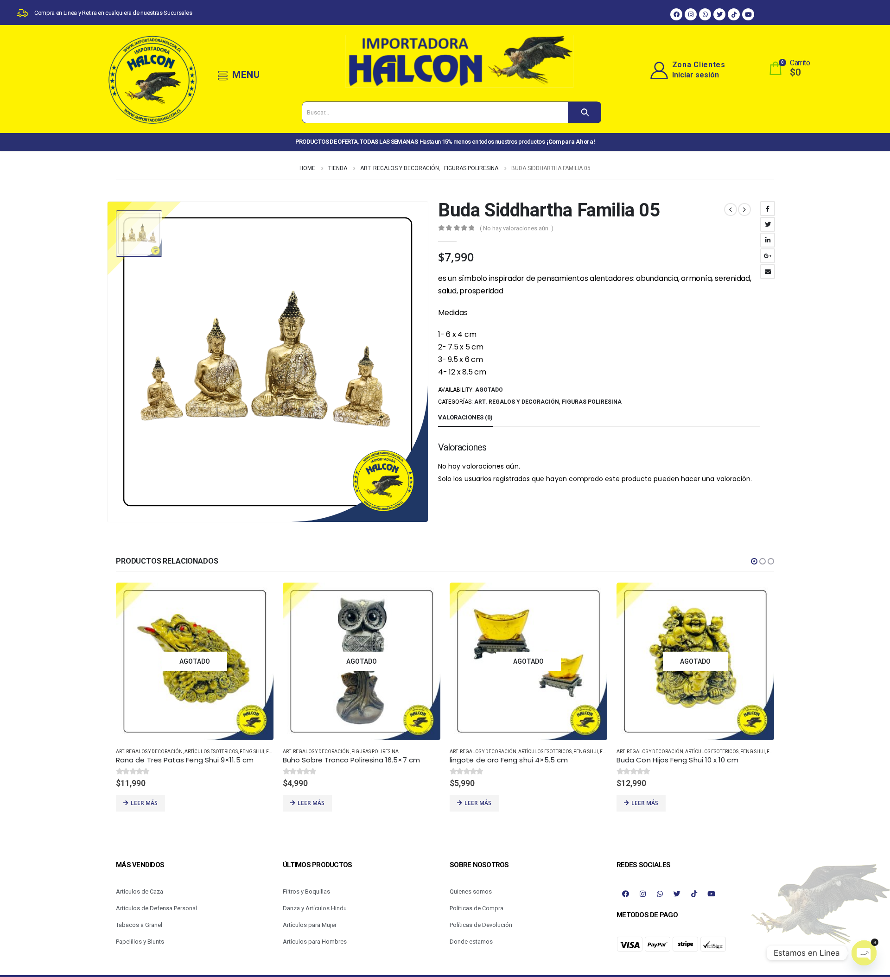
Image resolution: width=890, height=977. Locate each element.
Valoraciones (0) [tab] (465, 417)
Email (767, 271)
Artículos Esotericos (211, 751)
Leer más (144, 803)
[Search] (584, 112)
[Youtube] (748, 14)
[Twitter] (719, 14)
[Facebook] (676, 14)
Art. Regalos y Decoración (516, 402)
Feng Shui (252, 751)
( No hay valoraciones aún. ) (516, 228)
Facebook (767, 208)
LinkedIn (767, 240)
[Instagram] (691, 14)
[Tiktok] (734, 14)
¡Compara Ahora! (571, 141)
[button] (754, 561)
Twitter (767, 224)
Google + (767, 255)
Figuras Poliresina (592, 402)
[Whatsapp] (705, 14)
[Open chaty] (864, 952)
